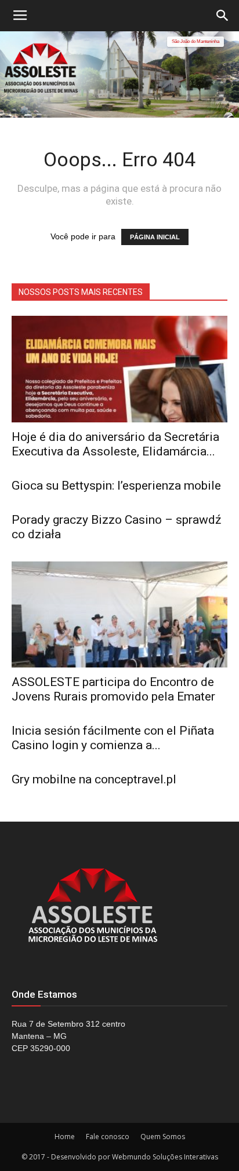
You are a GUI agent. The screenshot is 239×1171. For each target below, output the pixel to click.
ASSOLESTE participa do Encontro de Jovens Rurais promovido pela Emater (113, 689)
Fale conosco (107, 1136)
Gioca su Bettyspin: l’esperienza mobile (116, 486)
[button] (223, 15)
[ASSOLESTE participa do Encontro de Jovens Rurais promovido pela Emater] (119, 614)
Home (65, 1136)
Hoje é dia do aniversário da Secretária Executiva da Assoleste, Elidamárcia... (115, 444)
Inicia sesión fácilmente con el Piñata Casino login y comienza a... (113, 738)
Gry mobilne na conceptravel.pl (94, 779)
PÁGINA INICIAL (155, 237)
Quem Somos (162, 1136)
